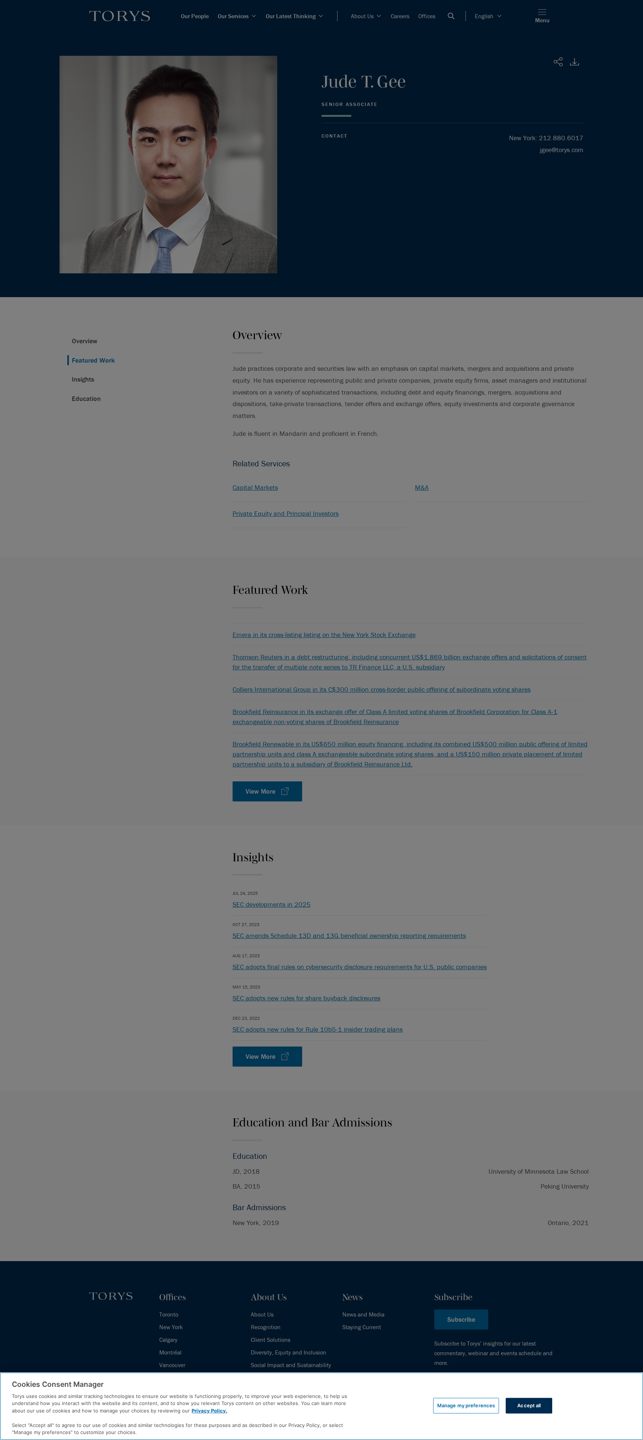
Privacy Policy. (209, 1411)
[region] (321, 1406)
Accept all (529, 1405)
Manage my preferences (466, 1405)
